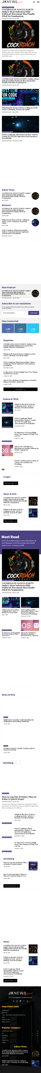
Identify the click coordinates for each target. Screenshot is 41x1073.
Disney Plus (5, 793)
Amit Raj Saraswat (6, 18)
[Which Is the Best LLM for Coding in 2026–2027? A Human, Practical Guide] (20, 97)
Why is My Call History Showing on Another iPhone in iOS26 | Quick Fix (20, 381)
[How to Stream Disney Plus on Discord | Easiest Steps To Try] (33, 877)
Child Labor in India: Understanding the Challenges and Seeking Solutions (18, 721)
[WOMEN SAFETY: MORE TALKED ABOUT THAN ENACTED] (20, 737)
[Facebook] (14, 1001)
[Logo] (12, 2)
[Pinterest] (24, 1001)
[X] (27, 1001)
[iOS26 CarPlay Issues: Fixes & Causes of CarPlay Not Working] (7, 464)
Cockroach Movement (8, 7)
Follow (20, 324)
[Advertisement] (20, 164)
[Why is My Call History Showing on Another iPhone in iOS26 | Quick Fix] (7, 450)
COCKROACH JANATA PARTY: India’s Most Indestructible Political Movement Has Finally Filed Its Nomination (18, 13)
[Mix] (20, 1001)
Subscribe (33, 313)
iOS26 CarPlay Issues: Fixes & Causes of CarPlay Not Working (26, 462)
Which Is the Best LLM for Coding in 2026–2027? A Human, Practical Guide (20, 109)
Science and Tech (6, 105)
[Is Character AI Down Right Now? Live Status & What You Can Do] (7, 436)
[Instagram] (17, 1001)
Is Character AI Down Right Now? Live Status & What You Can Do (20, 373)
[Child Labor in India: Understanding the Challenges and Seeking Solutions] (20, 708)
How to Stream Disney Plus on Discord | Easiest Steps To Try (14, 875)
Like (8, 324)
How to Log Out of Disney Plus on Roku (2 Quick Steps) (19, 798)
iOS (3, 455)
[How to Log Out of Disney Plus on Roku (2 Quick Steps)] (20, 780)
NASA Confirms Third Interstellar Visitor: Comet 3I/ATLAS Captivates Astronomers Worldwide (20, 136)
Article (6, 717)
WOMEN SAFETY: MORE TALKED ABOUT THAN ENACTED (19, 749)
